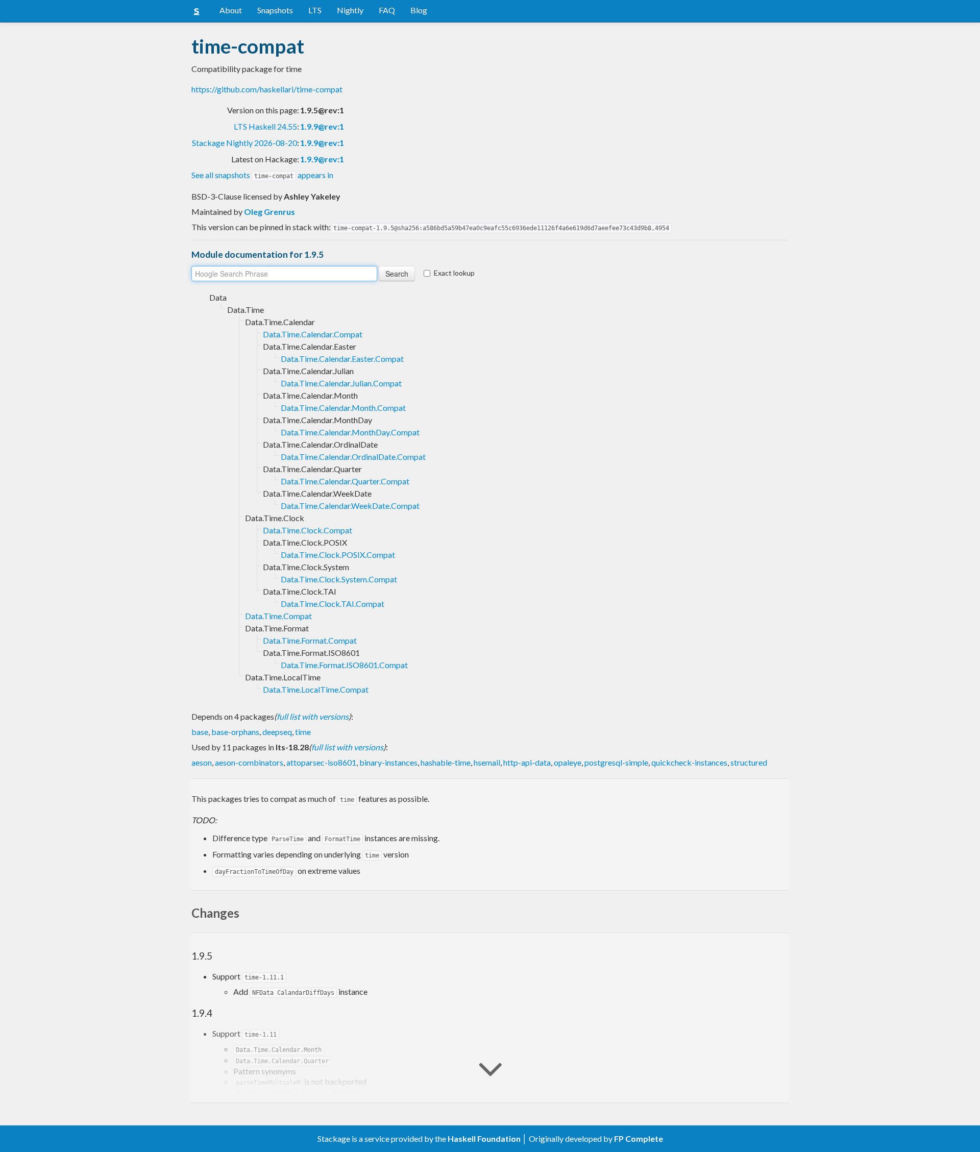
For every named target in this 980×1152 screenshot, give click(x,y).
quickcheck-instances (689, 762)
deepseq (277, 732)
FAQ (387, 10)
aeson (201, 762)
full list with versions (313, 716)
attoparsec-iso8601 (321, 762)
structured (748, 762)
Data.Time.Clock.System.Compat (339, 579)
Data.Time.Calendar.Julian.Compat (341, 383)
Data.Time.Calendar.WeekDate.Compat (350, 505)
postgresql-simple (616, 762)
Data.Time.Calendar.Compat (312, 334)
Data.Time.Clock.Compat (307, 530)
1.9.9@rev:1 (322, 126)
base (199, 732)
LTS (315, 10)
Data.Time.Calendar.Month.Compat (343, 407)
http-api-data (527, 762)
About (230, 10)
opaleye (567, 762)
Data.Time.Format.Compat (310, 640)
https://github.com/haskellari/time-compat (266, 89)
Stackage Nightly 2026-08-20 (244, 143)
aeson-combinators (249, 762)
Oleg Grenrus (269, 211)
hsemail (487, 762)
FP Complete (638, 1138)
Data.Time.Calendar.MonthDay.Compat (350, 432)
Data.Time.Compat (278, 616)
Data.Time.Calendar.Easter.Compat (342, 358)
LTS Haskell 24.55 (265, 126)
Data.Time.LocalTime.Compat (316, 689)
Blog (418, 10)
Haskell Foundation (484, 1138)
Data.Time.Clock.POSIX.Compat (338, 554)
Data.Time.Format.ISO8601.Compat (344, 665)
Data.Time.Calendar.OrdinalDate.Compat (353, 456)
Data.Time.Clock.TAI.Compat (332, 603)
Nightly (350, 10)
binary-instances (388, 762)
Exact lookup (454, 272)
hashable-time (446, 762)
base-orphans (235, 732)
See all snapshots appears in (262, 175)
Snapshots (275, 10)
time (303, 732)
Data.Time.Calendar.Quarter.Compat (345, 481)
